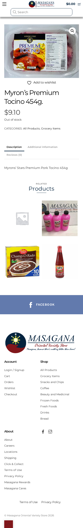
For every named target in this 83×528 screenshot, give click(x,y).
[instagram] (50, 431)
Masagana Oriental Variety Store (27, 515)
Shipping (10, 458)
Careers (9, 445)
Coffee (44, 388)
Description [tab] (14, 147)
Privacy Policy (13, 476)
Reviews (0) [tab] (14, 154)
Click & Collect (14, 464)
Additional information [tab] (43, 147)
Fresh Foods (48, 406)
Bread (44, 418)
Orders (9, 382)
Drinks (44, 412)
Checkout (10, 394)
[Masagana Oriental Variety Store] (41, 355)
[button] (72, 30)
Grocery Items (50, 128)
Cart (7, 376)
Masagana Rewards (17, 482)
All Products (31, 128)
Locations (10, 452)
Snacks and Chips (52, 382)
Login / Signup (14, 370)
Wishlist (9, 388)
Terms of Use (13, 470)
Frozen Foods (49, 400)
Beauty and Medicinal (54, 394)
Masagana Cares (15, 488)
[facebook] (43, 431)
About (8, 439)
